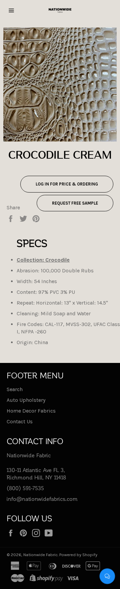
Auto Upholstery (26, 400)
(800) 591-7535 (25, 488)
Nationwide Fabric (40, 554)
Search (15, 389)
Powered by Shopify (78, 554)
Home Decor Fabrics (31, 411)
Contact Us (20, 421)
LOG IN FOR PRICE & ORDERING (67, 183)
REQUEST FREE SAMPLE (75, 203)
